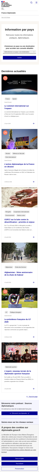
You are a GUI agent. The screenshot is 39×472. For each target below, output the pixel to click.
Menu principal (36, 2)
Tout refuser (19, 463)
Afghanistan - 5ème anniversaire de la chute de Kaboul (18, 273)
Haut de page (33, 396)
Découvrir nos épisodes (19, 413)
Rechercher (31, 2)
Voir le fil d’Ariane (5, 17)
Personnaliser (19, 468)
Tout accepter (19, 458)
